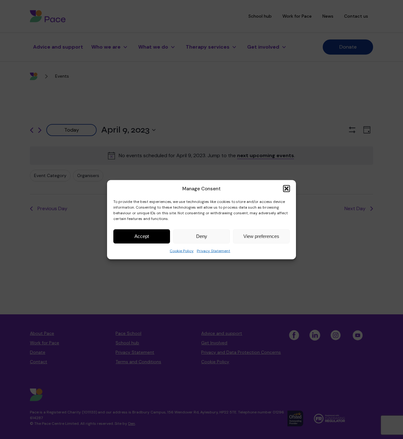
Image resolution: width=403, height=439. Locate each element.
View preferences (261, 236)
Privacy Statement (213, 250)
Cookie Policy (182, 250)
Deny (201, 236)
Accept (141, 236)
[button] (286, 188)
